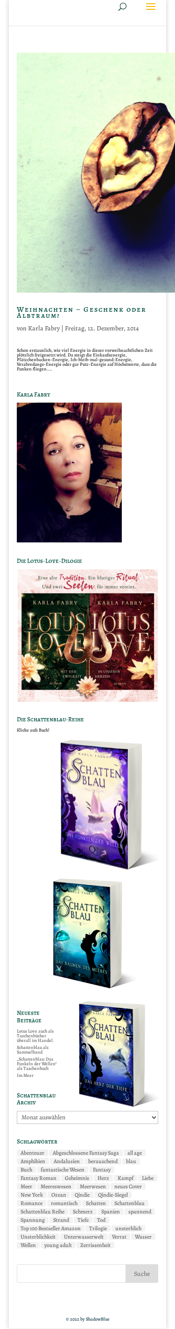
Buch (26, 1169)
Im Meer (25, 1075)
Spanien (110, 1211)
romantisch (64, 1203)
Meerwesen (93, 1186)
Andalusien (67, 1161)
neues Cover (128, 1186)
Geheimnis (77, 1178)
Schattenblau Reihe (42, 1211)
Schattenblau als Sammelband (33, 1049)
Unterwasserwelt (84, 1236)
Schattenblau (129, 1203)
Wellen (28, 1245)
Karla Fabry (44, 328)
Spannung (33, 1220)
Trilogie (98, 1228)
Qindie (82, 1195)
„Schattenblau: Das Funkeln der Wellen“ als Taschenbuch (37, 1063)
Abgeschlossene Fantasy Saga (86, 1153)
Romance (31, 1203)
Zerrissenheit (95, 1245)
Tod (101, 1220)
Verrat (119, 1236)
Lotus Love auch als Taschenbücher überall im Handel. (35, 1035)
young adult (58, 1245)
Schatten (96, 1203)
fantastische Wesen (62, 1169)
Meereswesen (56, 1186)
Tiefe (83, 1220)
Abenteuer (32, 1153)
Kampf (125, 1178)
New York (32, 1195)
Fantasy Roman (38, 1178)
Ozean (58, 1195)
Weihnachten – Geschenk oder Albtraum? (82, 312)
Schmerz (83, 1211)
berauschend (103, 1161)
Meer (26, 1186)
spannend (139, 1211)
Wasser (143, 1236)
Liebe (148, 1178)
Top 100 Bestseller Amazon (51, 1228)
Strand (61, 1220)
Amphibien (33, 1161)
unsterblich (128, 1228)
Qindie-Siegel (113, 1195)
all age (134, 1153)
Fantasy (102, 1169)
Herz (103, 1178)
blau (131, 1161)
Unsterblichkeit (38, 1236)
